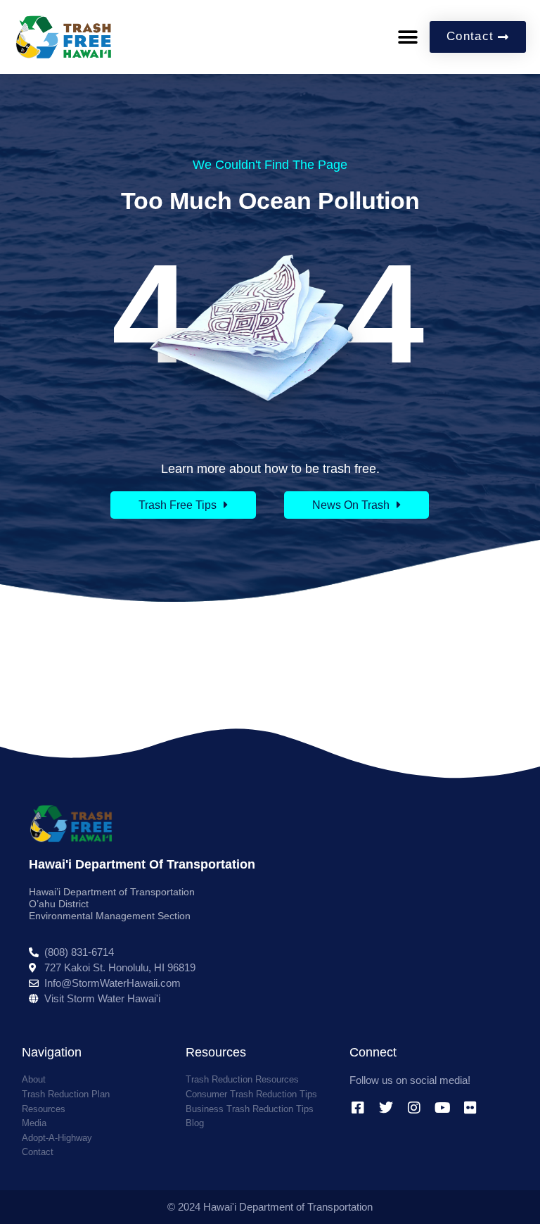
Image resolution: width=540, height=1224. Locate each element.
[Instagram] (414, 1108)
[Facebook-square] (358, 1108)
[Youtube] (442, 1108)
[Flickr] (470, 1108)
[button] (407, 37)
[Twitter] (386, 1108)
